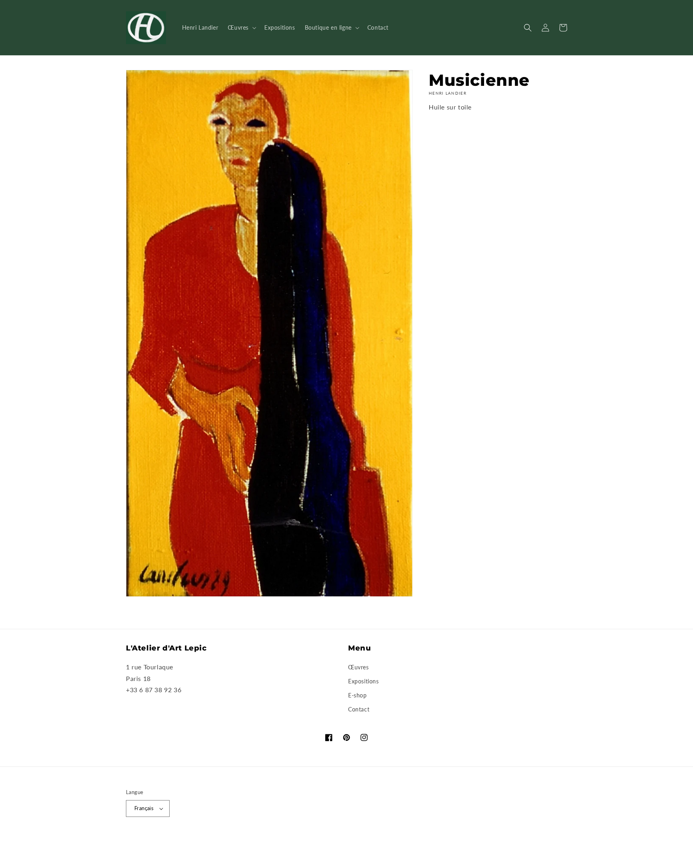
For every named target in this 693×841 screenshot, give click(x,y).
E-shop (357, 695)
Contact (358, 709)
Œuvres (358, 667)
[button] (241, 27)
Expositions (363, 681)
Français (144, 808)
